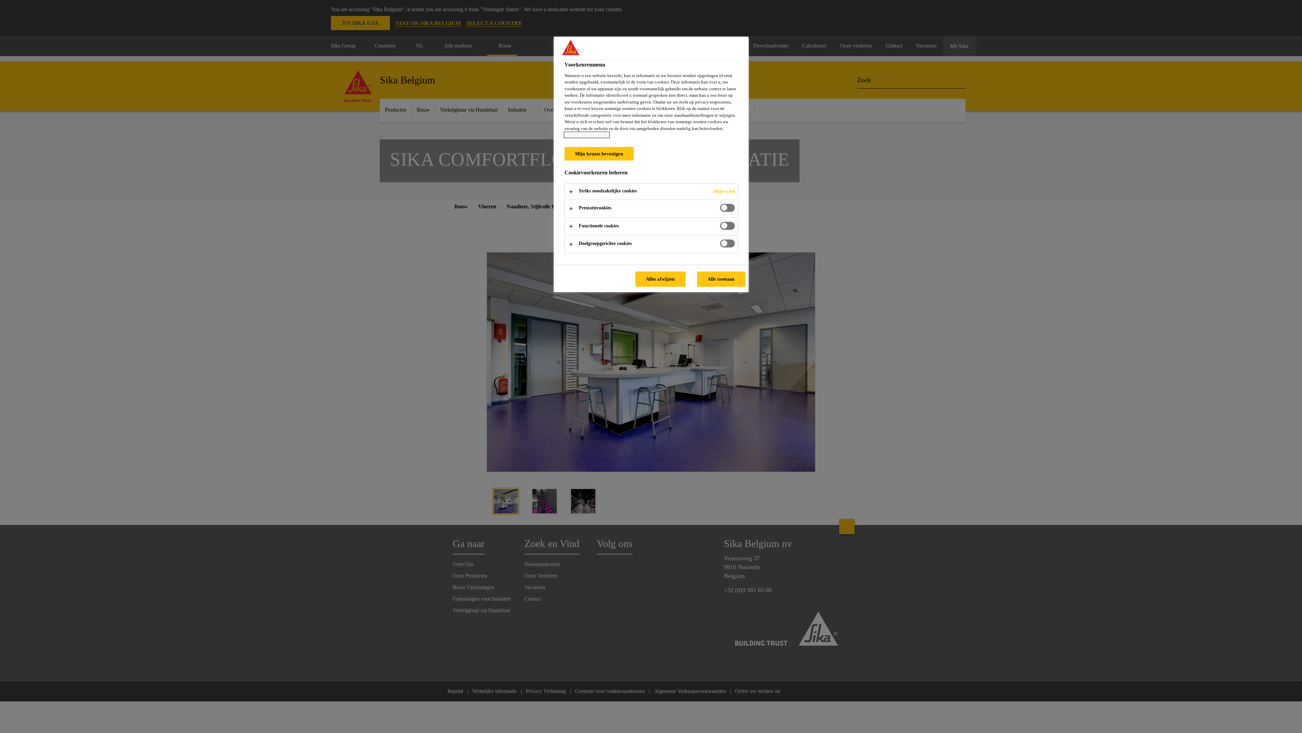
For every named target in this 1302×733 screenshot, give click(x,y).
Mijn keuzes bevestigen (599, 153)
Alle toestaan (721, 279)
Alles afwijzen (660, 279)
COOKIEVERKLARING (587, 134)
